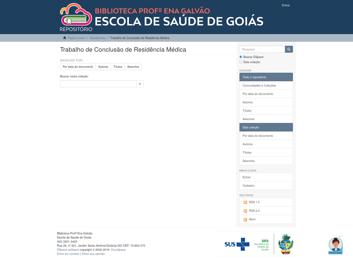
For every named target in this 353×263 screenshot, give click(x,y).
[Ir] (289, 49)
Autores (103, 67)
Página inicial (76, 38)
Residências (98, 38)
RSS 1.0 (254, 202)
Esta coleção (252, 62)
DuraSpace (118, 249)
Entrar (247, 177)
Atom (252, 219)
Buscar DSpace (254, 57)
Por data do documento (78, 67)
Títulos (117, 67)
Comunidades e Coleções (259, 85)
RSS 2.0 (254, 210)
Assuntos (133, 67)
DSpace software (68, 249)
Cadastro (249, 185)
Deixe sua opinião (93, 254)
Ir (140, 84)
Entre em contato (68, 254)
